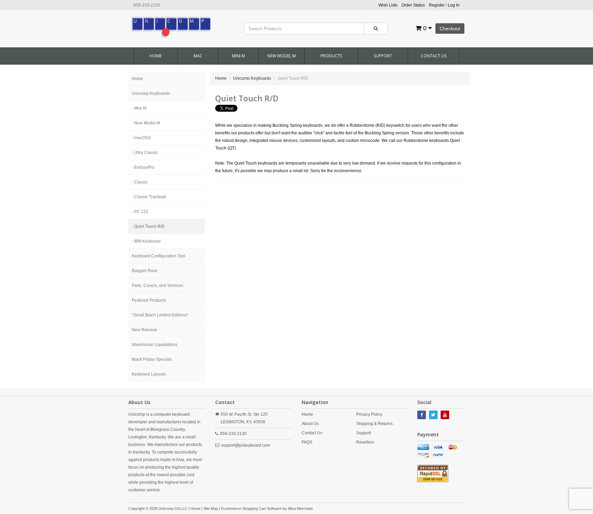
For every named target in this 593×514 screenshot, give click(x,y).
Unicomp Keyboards (151, 93)
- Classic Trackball (149, 196)
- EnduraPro (143, 167)
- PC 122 (140, 211)
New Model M (281, 56)
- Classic (140, 182)
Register (437, 5)
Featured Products (149, 300)
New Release (144, 329)
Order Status (413, 5)
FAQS (307, 442)
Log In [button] (454, 5)
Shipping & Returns (374, 423)
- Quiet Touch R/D (148, 226)
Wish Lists (388, 5)
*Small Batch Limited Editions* (160, 315)
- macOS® (141, 137)
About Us (310, 423)
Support (383, 56)
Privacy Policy (369, 414)
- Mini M (139, 108)
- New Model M (146, 123)
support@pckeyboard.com (245, 445)
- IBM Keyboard (146, 241)
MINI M (238, 56)
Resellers (365, 442)
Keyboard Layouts (149, 374)
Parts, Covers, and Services (157, 285)
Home (156, 56)
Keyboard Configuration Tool (158, 256)
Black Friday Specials (152, 359)
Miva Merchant (300, 508)
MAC (198, 56)
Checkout (450, 28)
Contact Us (433, 56)
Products (331, 56)
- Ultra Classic (145, 152)
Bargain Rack (144, 270)
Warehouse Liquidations (154, 344)
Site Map (211, 508)
